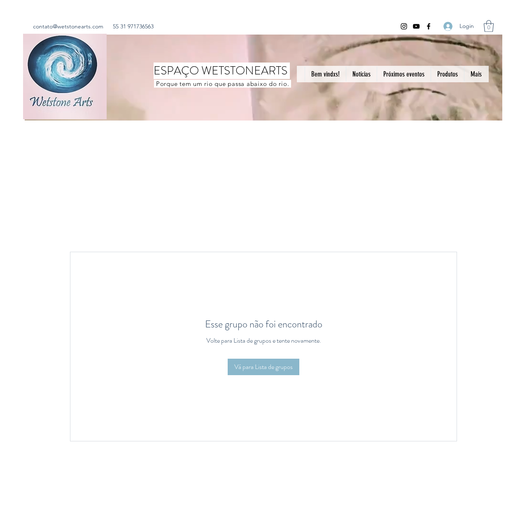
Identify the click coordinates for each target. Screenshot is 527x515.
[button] (489, 26)
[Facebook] (428, 26)
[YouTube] (416, 26)
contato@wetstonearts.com (68, 26)
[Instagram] (404, 26)
